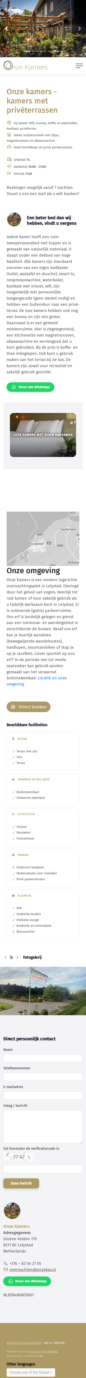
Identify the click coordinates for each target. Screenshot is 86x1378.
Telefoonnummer (16, 1068)
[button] (6, 28)
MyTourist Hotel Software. (43, 1351)
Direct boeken (32, 706)
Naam (8, 1050)
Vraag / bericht (15, 1106)
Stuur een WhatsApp (34, 387)
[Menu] (79, 66)
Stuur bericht (21, 1183)
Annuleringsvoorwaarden (24, 1343)
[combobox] (31, 1372)
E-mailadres (13, 1087)
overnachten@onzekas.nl (32, 1269)
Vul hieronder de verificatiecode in (31, 1148)
